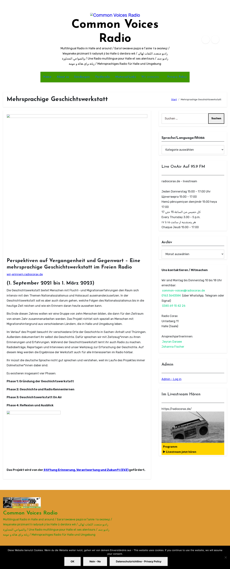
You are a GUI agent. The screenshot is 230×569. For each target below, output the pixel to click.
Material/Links (125, 77)
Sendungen (82, 77)
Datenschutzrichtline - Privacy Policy (138, 561)
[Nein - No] (225, 557)
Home (47, 77)
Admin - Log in (171, 379)
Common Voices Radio (30, 513)
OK (72, 561)
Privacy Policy (177, 77)
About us (63, 77)
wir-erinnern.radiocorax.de (25, 274)
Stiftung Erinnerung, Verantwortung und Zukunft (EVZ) (85, 470)
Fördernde (102, 77)
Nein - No (95, 561)
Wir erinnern (150, 77)
